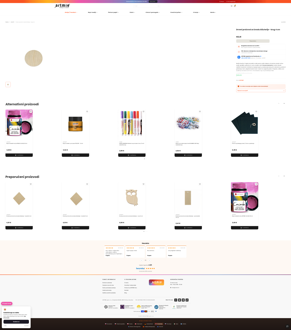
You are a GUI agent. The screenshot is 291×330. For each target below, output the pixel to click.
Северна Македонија (149, 327)
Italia (176, 324)
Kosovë (160, 327)
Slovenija (168, 324)
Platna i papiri (112, 12)
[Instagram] (179, 300)
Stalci (132, 12)
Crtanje (195, 12)
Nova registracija (231, 1)
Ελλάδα (183, 324)
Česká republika (120, 324)
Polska (129, 324)
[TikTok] (187, 300)
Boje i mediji (92, 12)
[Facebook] (175, 300)
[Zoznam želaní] (231, 6)
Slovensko (108, 324)
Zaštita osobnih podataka (109, 292)
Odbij (5, 325)
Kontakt (126, 290)
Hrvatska (158, 324)
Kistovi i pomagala (152, 12)
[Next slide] (284, 103)
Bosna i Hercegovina (134, 327)
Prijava (222, 1)
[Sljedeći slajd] (30, 125)
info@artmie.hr (175, 287)
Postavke (26, 325)
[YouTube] (183, 300)
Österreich (138, 324)
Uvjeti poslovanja (106, 290)
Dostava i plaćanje (107, 282)
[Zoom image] (34, 57)
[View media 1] (8, 84)
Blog (125, 292)
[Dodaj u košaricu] (19, 155)
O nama (126, 282)
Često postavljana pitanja (109, 287)
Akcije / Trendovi (70, 12)
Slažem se (16, 322)
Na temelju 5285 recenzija (145, 271)
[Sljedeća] (149, 260)
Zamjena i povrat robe (108, 285)
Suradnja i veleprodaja (130, 285)
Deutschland (149, 324)
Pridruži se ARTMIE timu (130, 287)
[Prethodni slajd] (8, 125)
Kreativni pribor (176, 12)
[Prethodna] (141, 260)
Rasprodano (253, 41)
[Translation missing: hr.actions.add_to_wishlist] (30, 111)
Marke (212, 12)
